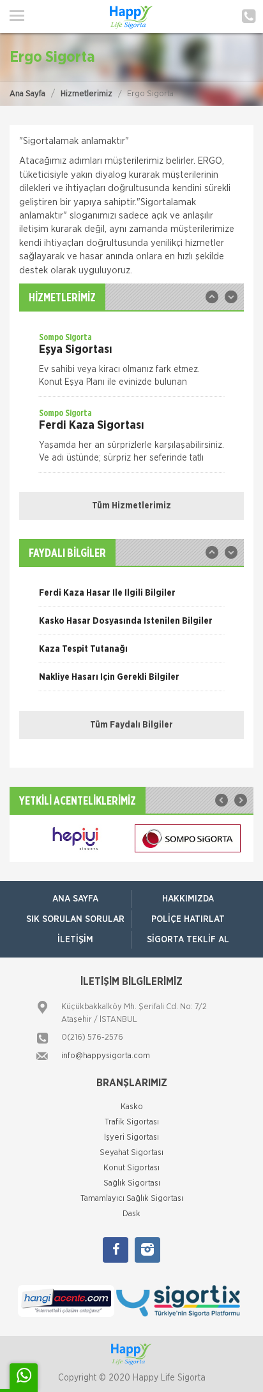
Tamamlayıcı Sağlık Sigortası (131, 1199)
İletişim (75, 939)
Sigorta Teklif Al (188, 939)
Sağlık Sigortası (131, 1183)
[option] (131, 364)
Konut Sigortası (131, 1168)
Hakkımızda (188, 898)
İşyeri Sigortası (131, 1137)
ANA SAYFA (75, 898)
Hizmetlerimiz (86, 94)
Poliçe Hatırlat (188, 919)
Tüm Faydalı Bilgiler (131, 725)
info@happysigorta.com (105, 1056)
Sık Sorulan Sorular (75, 919)
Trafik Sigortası (132, 1122)
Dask (131, 1214)
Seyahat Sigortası (131, 1153)
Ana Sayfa (27, 94)
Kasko (132, 1107)
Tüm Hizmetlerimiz (131, 505)
